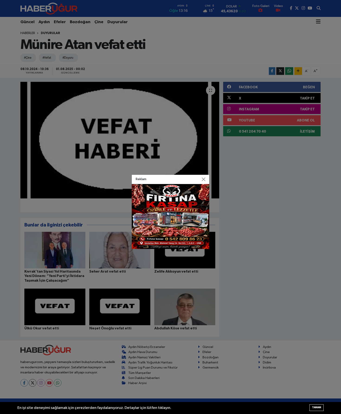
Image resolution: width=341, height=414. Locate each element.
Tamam (316, 407)
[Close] (203, 179)
